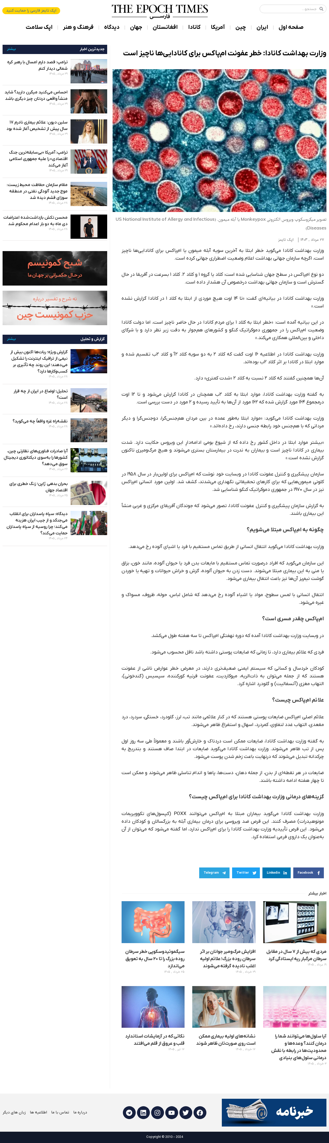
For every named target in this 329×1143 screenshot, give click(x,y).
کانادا (194, 27)
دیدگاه (112, 27)
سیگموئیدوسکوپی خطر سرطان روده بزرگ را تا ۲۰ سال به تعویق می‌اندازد (155, 959)
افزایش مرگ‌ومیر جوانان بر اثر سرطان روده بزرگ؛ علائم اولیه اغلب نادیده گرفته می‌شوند (228, 959)
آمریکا (218, 27)
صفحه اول (291, 27)
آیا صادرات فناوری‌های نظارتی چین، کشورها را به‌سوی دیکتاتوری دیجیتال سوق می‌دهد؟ (36, 457)
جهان (136, 27)
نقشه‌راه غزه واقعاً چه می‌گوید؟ (40, 421)
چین (240, 27)
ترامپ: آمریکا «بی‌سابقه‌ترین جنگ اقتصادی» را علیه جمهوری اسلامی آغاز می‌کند (38, 159)
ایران (262, 27)
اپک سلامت (39, 27)
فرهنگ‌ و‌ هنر (78, 27)
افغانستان (165, 27)
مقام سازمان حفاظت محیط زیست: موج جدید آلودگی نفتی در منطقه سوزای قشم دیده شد (37, 191)
